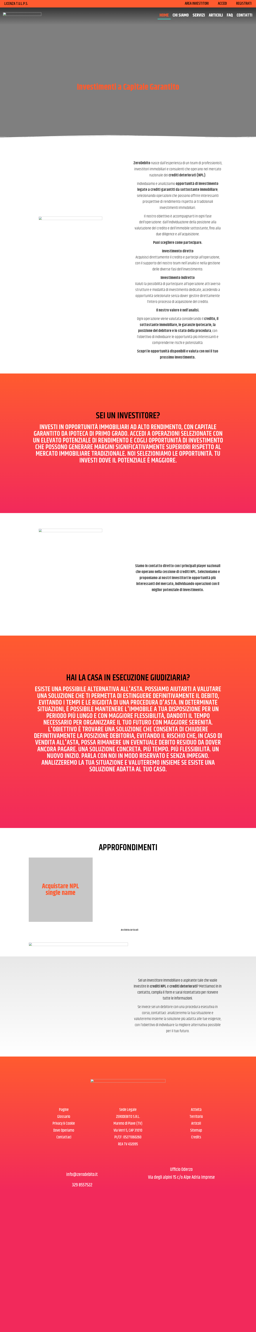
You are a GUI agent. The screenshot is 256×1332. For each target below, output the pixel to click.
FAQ (230, 15)
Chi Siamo (181, 15)
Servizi (199, 15)
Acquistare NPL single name (60, 889)
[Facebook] (73, 1163)
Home (164, 15)
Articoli (216, 15)
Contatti (244, 15)
